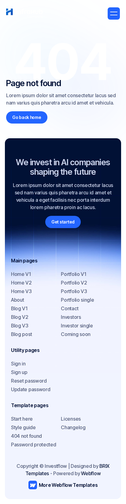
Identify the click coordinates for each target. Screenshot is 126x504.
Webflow (91, 473)
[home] (24, 13)
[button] (114, 13)
